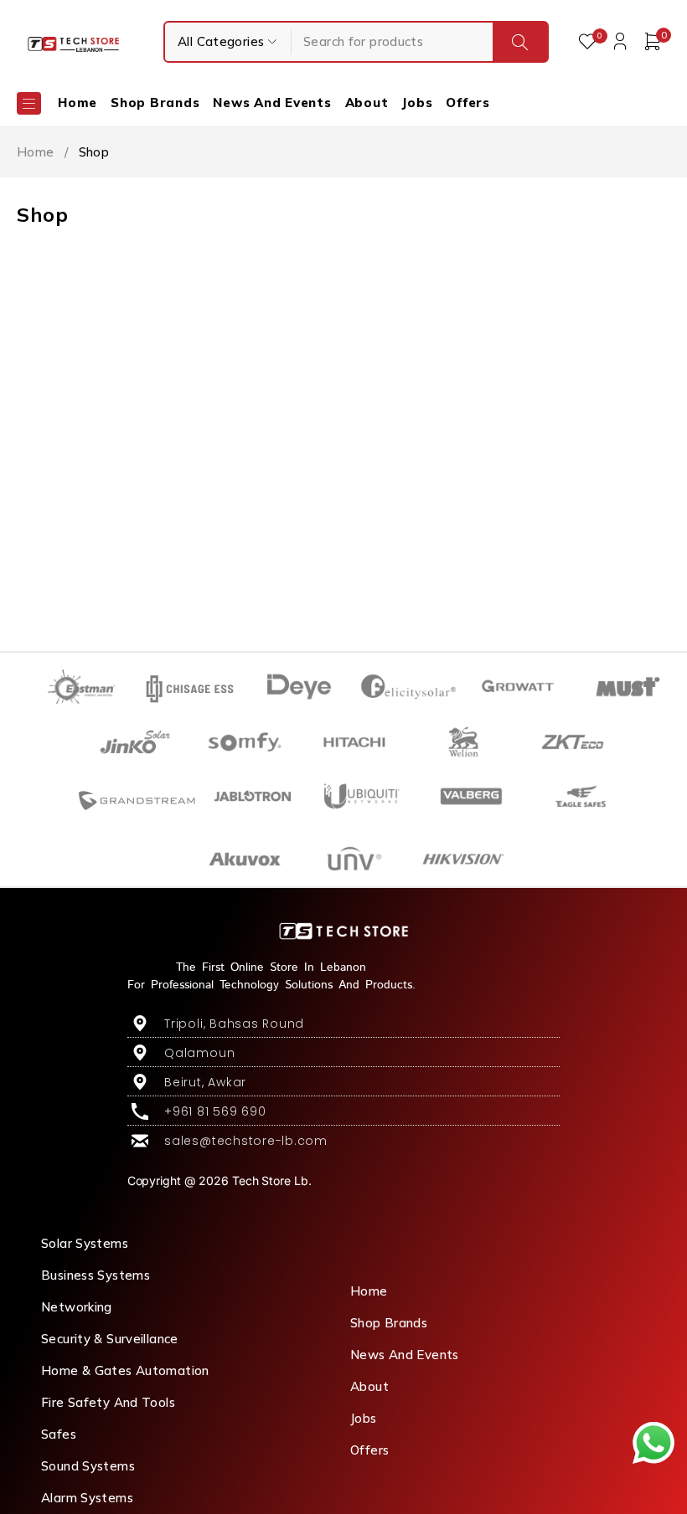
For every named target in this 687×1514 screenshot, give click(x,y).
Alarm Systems (87, 1498)
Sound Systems (88, 1466)
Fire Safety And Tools (108, 1402)
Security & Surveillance (109, 1339)
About (369, 1386)
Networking (76, 1307)
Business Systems (95, 1275)
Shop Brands (388, 1323)
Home (35, 152)
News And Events (404, 1355)
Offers (369, 1450)
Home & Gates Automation (125, 1370)
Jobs (363, 1418)
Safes (58, 1434)
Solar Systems (84, 1243)
